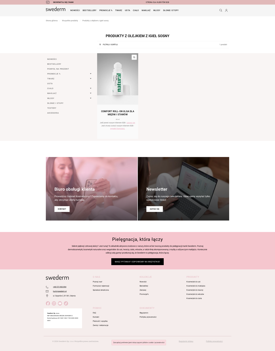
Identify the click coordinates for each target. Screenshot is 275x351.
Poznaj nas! (97, 282)
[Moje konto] (226, 10)
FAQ (94, 313)
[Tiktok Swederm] (66, 303)
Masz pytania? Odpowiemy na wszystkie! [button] (137, 262)
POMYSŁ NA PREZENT (58, 69)
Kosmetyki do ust (193, 282)
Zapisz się (154, 209)
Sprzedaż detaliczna (101, 290)
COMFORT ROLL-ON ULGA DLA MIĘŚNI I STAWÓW (117, 113)
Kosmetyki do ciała (194, 298)
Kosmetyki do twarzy (194, 290)
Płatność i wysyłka (100, 321)
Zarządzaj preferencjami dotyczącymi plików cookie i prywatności (139, 343)
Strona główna (52, 21)
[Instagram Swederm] (54, 303)
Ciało (136, 10)
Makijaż (146, 10)
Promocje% (144, 294)
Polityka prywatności (148, 317)
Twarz (118, 10)
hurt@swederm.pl (60, 291)
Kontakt (62, 209)
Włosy (156, 10)
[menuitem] (75, 10)
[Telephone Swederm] (47, 287)
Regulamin (144, 313)
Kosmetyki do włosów (195, 294)
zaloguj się (131, 123)
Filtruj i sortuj (110, 44)
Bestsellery (90, 10)
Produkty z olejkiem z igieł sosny (95, 21)
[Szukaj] (221, 10)
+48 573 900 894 (59, 287)
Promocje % (105, 10)
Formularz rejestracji (101, 286)
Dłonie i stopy (171, 10)
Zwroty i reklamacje (100, 325)
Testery (51, 108)
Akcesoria (53, 113)
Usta (127, 10)
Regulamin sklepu (186, 341)
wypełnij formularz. (117, 129)
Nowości (75, 10)
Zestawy (143, 290)
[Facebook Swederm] (48, 303)
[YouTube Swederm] (60, 303)
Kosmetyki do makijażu (195, 286)
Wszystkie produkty (70, 21)
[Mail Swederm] (47, 291)
